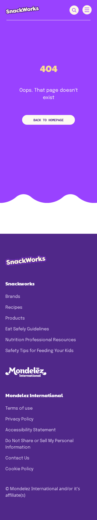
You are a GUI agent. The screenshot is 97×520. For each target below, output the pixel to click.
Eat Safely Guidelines (27, 329)
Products (15, 318)
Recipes (13, 307)
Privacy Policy (19, 419)
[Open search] (74, 10)
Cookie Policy (19, 469)
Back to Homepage (48, 120)
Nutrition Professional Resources (40, 340)
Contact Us (17, 458)
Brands (12, 296)
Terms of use (19, 408)
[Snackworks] (22, 10)
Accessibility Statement (30, 430)
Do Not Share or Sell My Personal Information (39, 444)
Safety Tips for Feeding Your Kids (39, 350)
